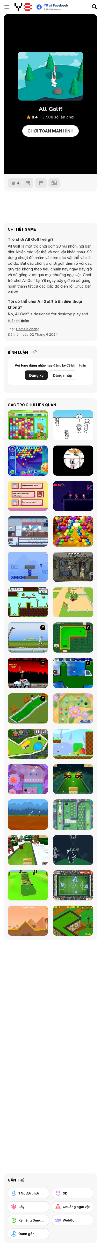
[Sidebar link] (7, 7)
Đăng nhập (62, 375)
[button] (18, 320)
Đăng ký (36, 375)
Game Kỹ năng (27, 329)
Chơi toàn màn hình (50, 131)
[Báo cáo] (41, 183)
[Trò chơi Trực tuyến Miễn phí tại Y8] (23, 7)
